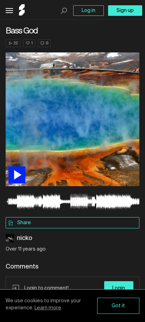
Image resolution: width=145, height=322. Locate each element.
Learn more (47, 307)
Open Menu (9, 10)
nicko (24, 238)
